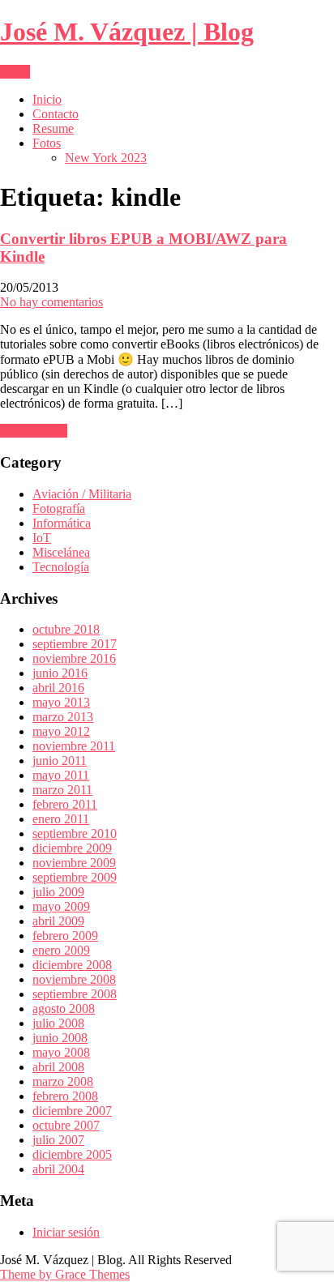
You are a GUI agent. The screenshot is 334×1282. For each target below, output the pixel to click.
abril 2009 (58, 921)
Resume (53, 128)
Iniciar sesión (66, 1232)
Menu (15, 72)
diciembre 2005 (72, 1154)
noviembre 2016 (74, 658)
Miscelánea (61, 552)
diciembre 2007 (72, 1110)
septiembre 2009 (74, 877)
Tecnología (60, 567)
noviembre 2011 (73, 746)
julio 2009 (58, 892)
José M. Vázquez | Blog (127, 31)
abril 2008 (58, 1067)
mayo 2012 (61, 731)
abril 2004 (58, 1169)
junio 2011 (59, 760)
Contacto (55, 114)
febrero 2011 (64, 804)
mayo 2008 (61, 1052)
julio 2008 (58, 1023)
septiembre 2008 (74, 994)
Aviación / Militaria (81, 494)
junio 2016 (60, 673)
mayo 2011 (60, 775)
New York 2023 (106, 158)
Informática (61, 523)
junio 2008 (60, 1038)
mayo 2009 (61, 906)
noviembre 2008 (74, 979)
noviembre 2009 (74, 863)
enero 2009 (61, 950)
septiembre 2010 (74, 833)
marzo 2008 (62, 1081)
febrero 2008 (65, 1096)
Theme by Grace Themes (65, 1274)
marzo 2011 (62, 790)
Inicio (47, 99)
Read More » (33, 431)
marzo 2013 (62, 717)
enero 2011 (60, 819)
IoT (41, 538)
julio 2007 (58, 1140)
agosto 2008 (63, 1008)
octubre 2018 (66, 629)
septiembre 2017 (74, 644)
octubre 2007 (66, 1125)
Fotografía (58, 508)
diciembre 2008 (72, 965)
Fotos (46, 143)
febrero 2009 (65, 935)
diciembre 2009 (72, 848)
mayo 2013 (61, 702)
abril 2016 (58, 687)
